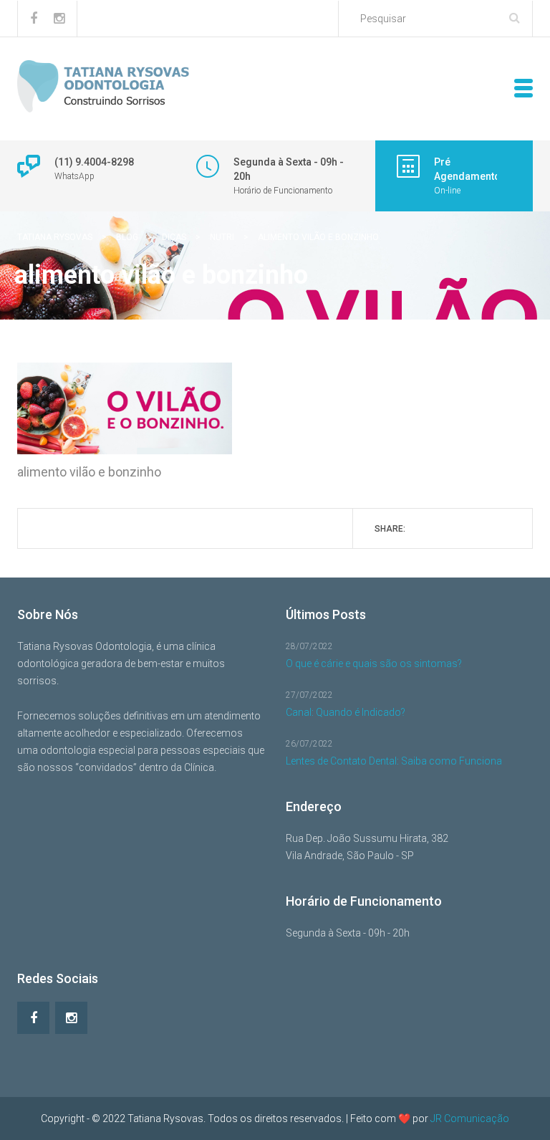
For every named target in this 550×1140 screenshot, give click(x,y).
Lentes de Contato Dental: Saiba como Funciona (394, 761)
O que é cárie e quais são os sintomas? (374, 663)
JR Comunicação (469, 1118)
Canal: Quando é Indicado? (345, 712)
